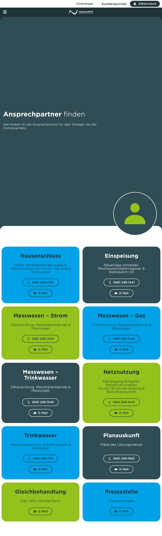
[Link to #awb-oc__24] (5, 12)
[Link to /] (81, 12)
